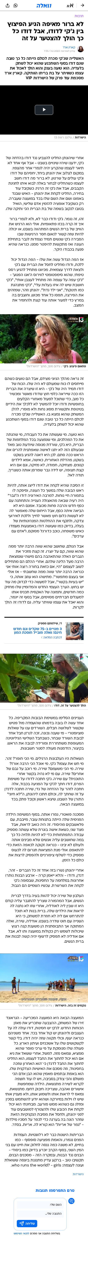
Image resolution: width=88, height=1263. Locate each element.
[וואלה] (44, 5)
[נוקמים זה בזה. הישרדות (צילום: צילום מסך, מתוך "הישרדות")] (44, 981)
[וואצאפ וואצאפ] (16, 5)
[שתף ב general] (7, 5)
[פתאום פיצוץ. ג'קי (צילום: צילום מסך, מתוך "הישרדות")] (44, 342)
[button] (70, 5)
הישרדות (78, 1174)
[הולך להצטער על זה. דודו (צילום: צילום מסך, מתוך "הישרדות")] (44, 682)
